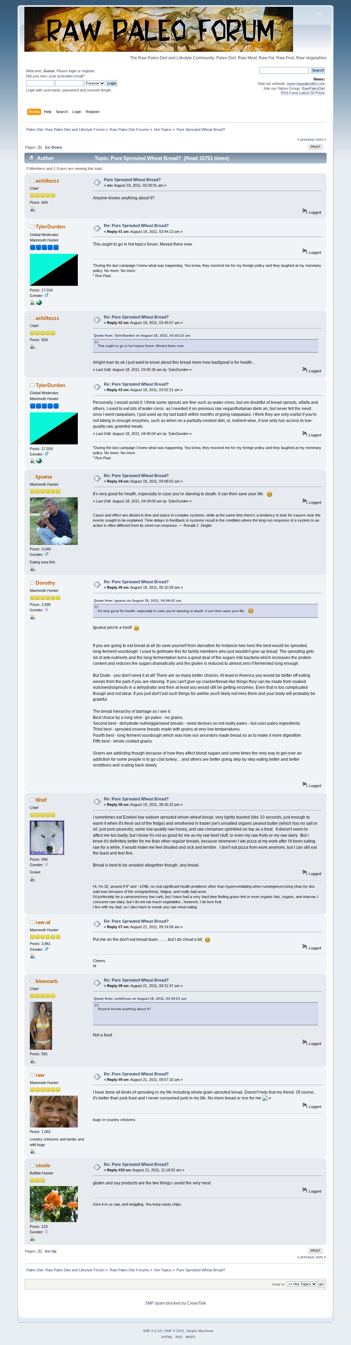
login (72, 71)
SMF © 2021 (174, 1331)
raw (40, 1075)
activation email (70, 76)
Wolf (41, 800)
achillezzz (47, 181)
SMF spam (155, 1303)
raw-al (43, 922)
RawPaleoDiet (313, 88)
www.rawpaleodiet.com (306, 84)
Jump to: (279, 1284)
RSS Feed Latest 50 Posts (303, 93)
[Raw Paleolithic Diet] (39, 304)
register (88, 71)
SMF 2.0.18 (152, 1331)
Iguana (44, 477)
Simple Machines (199, 1331)
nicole (43, 1165)
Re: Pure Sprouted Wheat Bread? (136, 225)
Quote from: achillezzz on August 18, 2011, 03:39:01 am (140, 998)
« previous (306, 139)
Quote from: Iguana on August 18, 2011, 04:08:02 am (137, 600)
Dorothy (45, 583)
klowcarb (47, 981)
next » (321, 139)
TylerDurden (50, 226)
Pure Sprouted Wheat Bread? (132, 179)
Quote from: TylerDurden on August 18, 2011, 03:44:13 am (142, 335)
